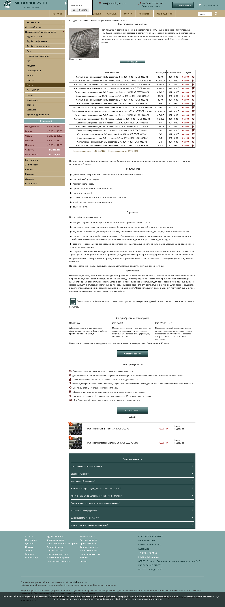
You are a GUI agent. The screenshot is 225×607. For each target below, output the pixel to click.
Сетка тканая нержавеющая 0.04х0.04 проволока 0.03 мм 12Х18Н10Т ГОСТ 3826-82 (112, 80)
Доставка (95, 13)
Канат (30, 95)
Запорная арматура (90, 553)
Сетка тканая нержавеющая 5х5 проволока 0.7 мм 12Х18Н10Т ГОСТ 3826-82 (112, 130)
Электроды (32, 100)
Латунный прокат (88, 539)
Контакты (144, 13)
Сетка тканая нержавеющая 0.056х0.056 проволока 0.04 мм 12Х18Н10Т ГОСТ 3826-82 (112, 107)
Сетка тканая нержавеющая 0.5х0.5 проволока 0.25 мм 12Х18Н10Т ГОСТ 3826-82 (112, 118)
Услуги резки (31, 164)
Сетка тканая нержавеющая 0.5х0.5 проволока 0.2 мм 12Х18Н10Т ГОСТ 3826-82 (112, 115)
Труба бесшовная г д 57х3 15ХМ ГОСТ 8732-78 (107, 428)
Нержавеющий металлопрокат (40, 32)
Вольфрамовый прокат (58, 560)
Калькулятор (164, 13)
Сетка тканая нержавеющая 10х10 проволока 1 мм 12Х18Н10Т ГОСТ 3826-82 (112, 76)
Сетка (30, 85)
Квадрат (31, 65)
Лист (29, 51)
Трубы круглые (34, 36)
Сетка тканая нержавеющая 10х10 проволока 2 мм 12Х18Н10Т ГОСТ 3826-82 (112, 99)
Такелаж (84, 557)
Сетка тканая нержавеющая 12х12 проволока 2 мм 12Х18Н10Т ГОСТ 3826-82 (112, 145)
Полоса (30, 80)
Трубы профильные (37, 41)
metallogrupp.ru (79, 582)
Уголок (30, 105)
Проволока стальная (57, 553)
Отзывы (112, 13)
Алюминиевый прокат (58, 557)
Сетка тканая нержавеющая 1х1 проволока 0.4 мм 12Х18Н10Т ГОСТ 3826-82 (112, 122)
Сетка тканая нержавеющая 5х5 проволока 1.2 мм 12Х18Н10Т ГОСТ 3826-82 (112, 137)
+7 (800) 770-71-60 (152, 3)
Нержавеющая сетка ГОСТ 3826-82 (89, 150)
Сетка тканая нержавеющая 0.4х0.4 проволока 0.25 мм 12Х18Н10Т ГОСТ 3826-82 (112, 84)
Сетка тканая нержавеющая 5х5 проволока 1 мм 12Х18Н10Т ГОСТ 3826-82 (112, 134)
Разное (83, 560)
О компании (31, 183)
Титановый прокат (89, 546)
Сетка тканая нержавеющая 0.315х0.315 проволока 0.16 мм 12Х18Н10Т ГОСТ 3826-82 (112, 111)
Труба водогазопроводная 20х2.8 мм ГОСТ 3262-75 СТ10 (112, 442)
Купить (177, 425)
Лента (30, 75)
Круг (29, 61)
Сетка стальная (55, 550)
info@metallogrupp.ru (114, 3)
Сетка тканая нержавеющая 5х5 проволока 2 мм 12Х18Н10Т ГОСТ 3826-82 (112, 103)
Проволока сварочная (38, 56)
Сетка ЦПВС (33, 90)
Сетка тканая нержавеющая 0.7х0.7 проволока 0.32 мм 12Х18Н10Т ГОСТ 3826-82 (112, 88)
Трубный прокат (33, 22)
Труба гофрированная (38, 114)
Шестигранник (34, 70)
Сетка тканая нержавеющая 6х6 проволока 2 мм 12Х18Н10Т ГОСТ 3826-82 (112, 141)
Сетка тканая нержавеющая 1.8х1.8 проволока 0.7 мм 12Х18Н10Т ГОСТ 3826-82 (112, 126)
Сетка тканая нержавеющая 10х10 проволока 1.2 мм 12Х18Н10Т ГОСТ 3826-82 (112, 95)
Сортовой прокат (33, 27)
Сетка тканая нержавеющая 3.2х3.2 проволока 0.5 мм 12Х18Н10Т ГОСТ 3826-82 (112, 92)
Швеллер (31, 109)
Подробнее (179, 428)
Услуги (128, 13)
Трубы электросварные (38, 46)
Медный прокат (88, 536)
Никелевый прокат (89, 550)
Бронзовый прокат (89, 543)
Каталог (57, 13)
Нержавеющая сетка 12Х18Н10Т (123, 150)
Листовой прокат (55, 546)
